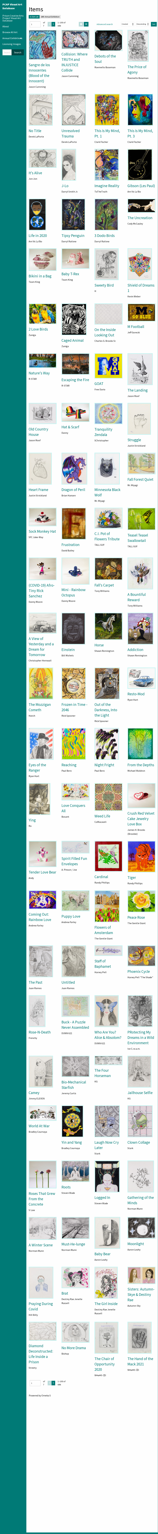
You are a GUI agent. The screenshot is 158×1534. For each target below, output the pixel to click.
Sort (153, 24)
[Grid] (81, 24)
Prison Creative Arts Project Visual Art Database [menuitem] (13, 18)
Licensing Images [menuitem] (11, 44)
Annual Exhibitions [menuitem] (12, 38)
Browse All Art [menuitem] (10, 32)
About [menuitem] (5, 26)
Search (17, 52)
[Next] (53, 24)
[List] (86, 24)
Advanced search (105, 24)
